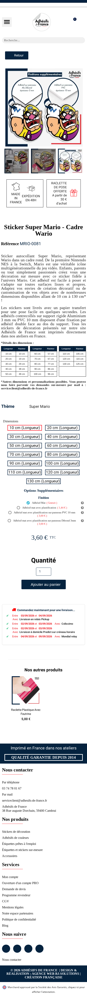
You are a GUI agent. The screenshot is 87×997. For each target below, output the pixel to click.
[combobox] (38, 40)
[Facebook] (6, 949)
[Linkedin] (28, 949)
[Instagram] (17, 949)
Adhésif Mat (44, 502)
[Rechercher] (82, 40)
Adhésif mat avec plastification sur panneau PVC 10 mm (44, 514)
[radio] (24, 428)
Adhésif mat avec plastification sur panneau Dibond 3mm (44, 522)
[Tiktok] (39, 949)
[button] (7, 22)
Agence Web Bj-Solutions (55, 973)
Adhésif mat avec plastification (44, 507)
